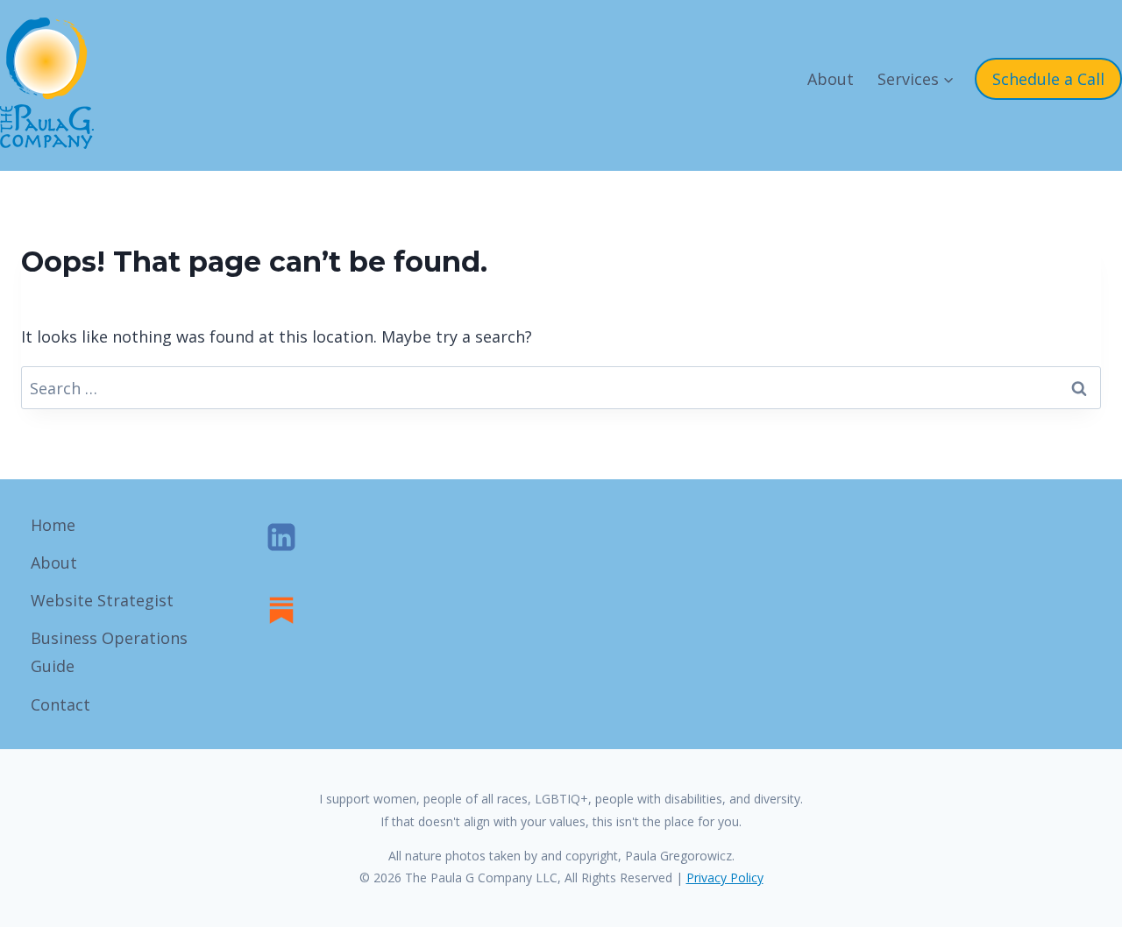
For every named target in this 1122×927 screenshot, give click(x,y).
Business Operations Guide (109, 651)
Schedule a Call (1048, 78)
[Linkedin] (281, 537)
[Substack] (281, 609)
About (830, 78)
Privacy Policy (724, 877)
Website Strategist (102, 600)
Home (53, 524)
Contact (60, 704)
